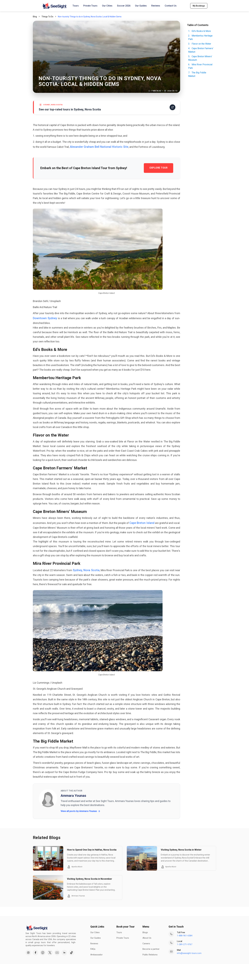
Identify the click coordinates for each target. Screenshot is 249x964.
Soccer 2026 (123, 5)
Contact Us (171, 5)
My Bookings (199, 6)
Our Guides (141, 5)
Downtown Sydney (45, 318)
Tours (75, 5)
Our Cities (107, 5)
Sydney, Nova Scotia (86, 570)
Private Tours (90, 5)
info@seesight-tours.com (189, 953)
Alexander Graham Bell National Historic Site (99, 146)
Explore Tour (158, 167)
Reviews (155, 5)
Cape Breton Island (141, 523)
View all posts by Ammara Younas (79, 811)
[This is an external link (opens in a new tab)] (28, 952)
